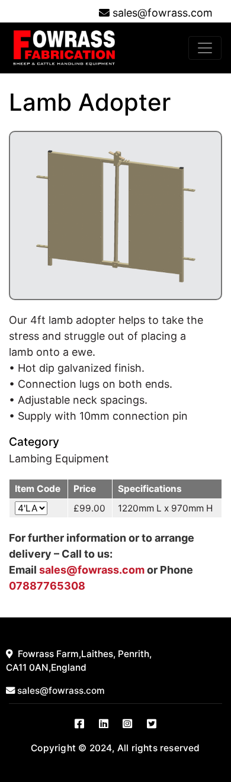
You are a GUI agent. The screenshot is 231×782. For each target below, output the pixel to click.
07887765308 (47, 586)
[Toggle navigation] (205, 48)
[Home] (63, 48)
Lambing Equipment (59, 458)
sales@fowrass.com (163, 13)
